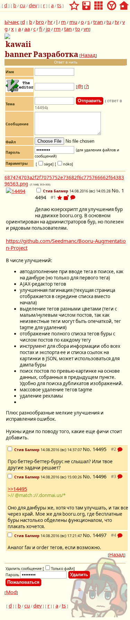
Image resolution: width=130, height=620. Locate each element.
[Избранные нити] (74, 3)
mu (73, 21)
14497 (99, 535)
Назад (88, 54)
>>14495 (17, 488)
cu (22, 5)
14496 (99, 476)
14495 (99, 449)
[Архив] (86, 3)
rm (57, 28)
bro (40, 21)
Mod (11, 592)
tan (68, 28)
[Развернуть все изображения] (66, 197)
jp (48, 28)
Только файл (62, 568)
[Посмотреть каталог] (98, 3)
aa (27, 28)
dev (33, 5)
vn (86, 28)
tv (117, 21)
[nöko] (64, 164)
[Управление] (111, 3)
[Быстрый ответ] (73, 198)
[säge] (45, 164)
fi (40, 28)
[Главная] (123, 3)
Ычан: (12, 21)
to (77, 28)
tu (108, 21)
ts (59, 5)
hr (50, 21)
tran (98, 21)
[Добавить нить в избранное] (59, 197)
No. (116, 190)
